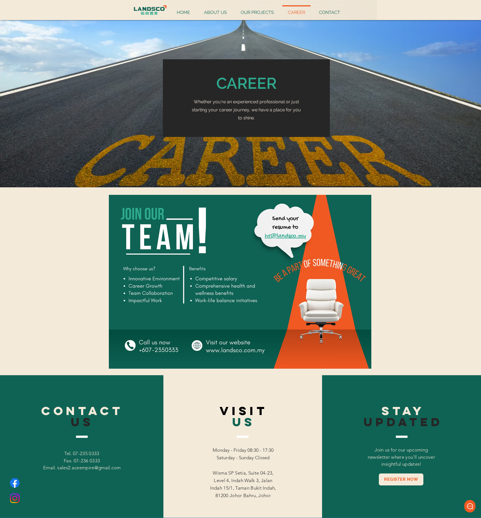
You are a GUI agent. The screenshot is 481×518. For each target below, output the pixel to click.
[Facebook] (14, 483)
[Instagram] (14, 498)
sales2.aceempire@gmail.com (89, 467)
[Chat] (469, 506)
